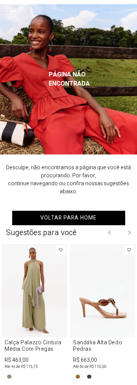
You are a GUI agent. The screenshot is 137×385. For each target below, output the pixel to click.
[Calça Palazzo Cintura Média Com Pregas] (34, 314)
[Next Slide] (129, 232)
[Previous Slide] (110, 232)
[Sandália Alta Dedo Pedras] (102, 314)
